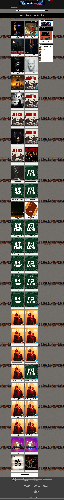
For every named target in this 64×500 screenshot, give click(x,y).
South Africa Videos (26, 486)
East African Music (36, 493)
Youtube (52, 0)
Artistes (45, 7)
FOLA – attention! (45, 41)
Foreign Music (36, 490)
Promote (45, 485)
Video (50, 46)
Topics (41, 46)
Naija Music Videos (26, 480)
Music (38, 7)
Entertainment (48, 49)
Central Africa (36, 492)
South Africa (35, 487)
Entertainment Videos (27, 487)
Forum (35, 7)
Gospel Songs (36, 481)
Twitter (45, 0)
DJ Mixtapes (35, 485)
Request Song (46, 487)
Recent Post (15, 484)
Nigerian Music (36, 480)
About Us (45, 481)
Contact (49, 7)
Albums (42, 7)
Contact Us (45, 480)
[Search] (52, 7)
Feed (25, 0)
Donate (45, 490)
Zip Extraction (46, 486)
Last (28, 474)
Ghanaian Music (36, 484)
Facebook (42, 0)
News (14, 481)
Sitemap (34, 497)
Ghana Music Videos (27, 485)
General (14, 480)
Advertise (45, 484)
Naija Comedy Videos (27, 481)
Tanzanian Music (36, 491)
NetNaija (36, 497)
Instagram (48, 0)
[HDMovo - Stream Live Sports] (32, 4)
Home (32, 7)
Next (25, 474)
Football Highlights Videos (27, 484)
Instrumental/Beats (37, 486)
